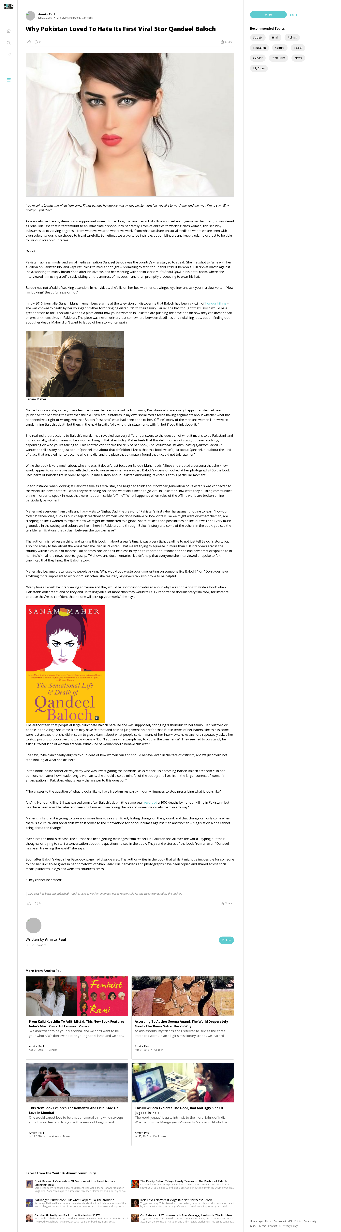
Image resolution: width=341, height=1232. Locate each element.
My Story (259, 68)
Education (259, 48)
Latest (298, 48)
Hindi (275, 37)
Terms (263, 1226)
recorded (150, 802)
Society (257, 37)
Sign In (294, 14)
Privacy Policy (290, 1226)
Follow (226, 940)
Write (268, 14)
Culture (279, 48)
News (298, 58)
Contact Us (274, 1226)
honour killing (215, 303)
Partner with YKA (283, 1221)
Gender (257, 58)
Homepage (256, 1221)
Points (298, 1221)
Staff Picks (278, 58)
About (268, 1221)
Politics (292, 37)
